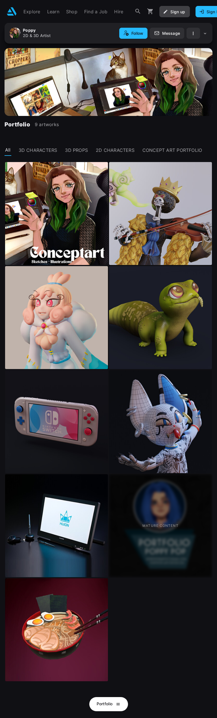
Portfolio (105, 703)
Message (171, 33)
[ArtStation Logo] (12, 11)
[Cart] (150, 11)
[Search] (137, 11)
